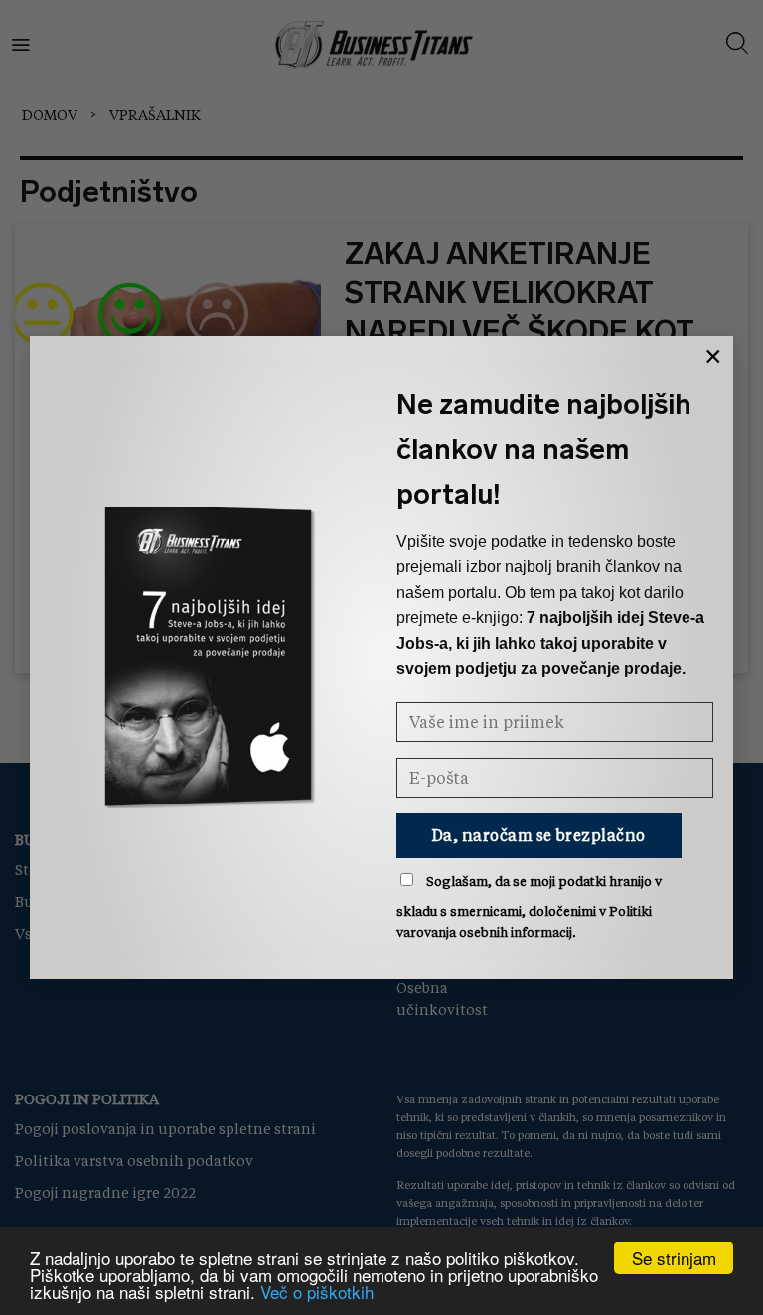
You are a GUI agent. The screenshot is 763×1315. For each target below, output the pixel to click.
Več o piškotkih (317, 1291)
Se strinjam (674, 1257)
